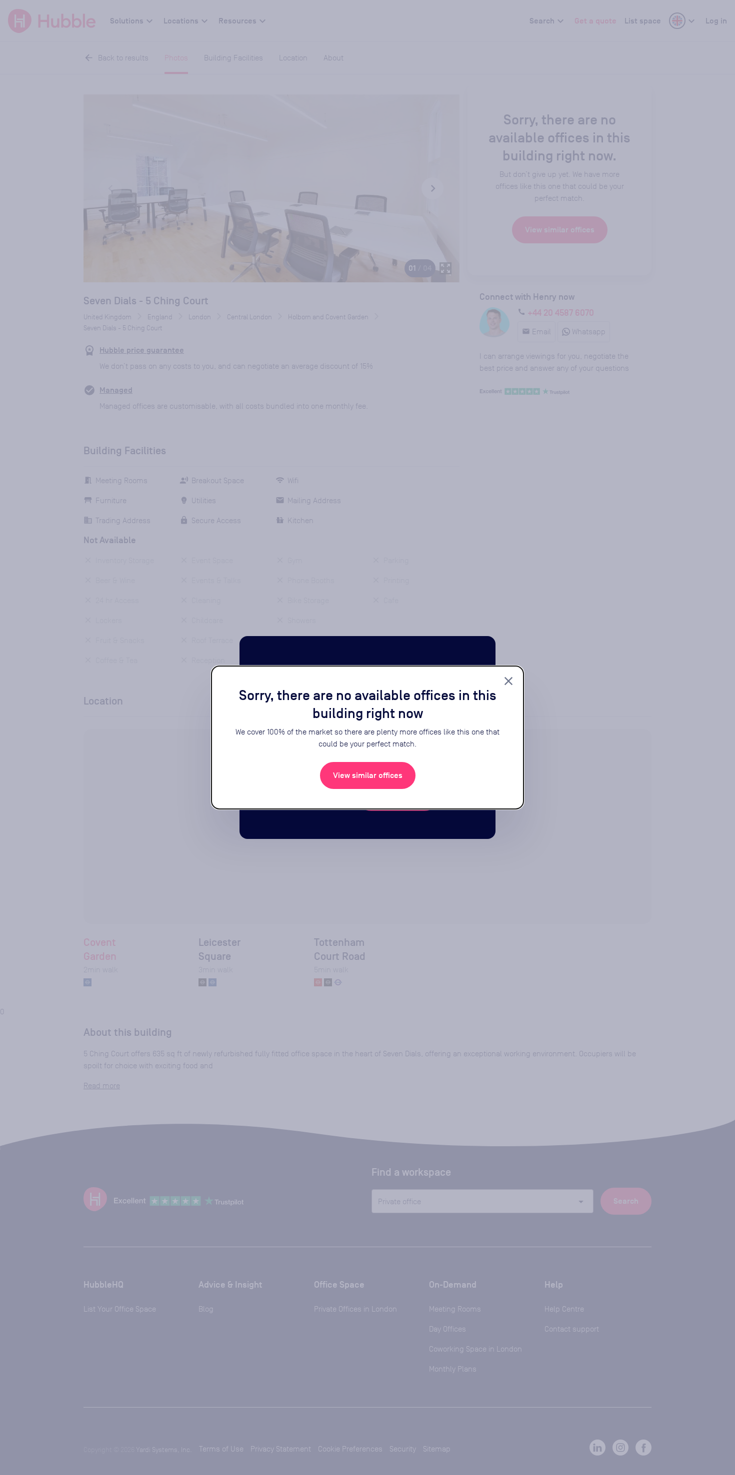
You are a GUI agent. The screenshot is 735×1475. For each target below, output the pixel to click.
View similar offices (367, 775)
